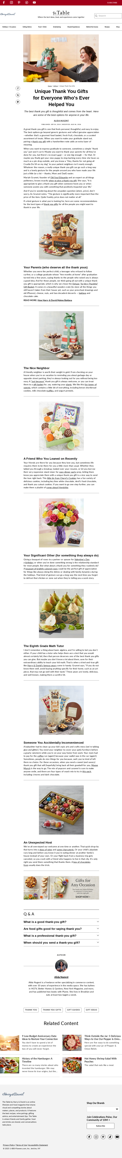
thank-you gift (39, 142)
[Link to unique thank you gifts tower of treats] (61, 361)
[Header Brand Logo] (7, 17)
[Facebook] (89, 1139)
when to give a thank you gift (63, 181)
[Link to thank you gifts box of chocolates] (61, 835)
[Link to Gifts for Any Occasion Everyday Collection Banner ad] (61, 900)
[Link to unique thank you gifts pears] (61, 639)
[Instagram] (96, 1139)
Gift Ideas (91, 1010)
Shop (118, 27)
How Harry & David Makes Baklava (55, 300)
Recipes (107, 27)
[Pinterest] (103, 1139)
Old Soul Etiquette (59, 178)
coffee (40, 756)
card (59, 155)
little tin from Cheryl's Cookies (61, 478)
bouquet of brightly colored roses (41, 569)
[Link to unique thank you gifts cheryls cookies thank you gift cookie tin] (61, 451)
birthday (29, 563)
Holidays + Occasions (9, 27)
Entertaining (57, 27)
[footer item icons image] (13, 1096)
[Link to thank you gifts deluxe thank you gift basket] (61, 260)
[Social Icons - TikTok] (26, 3)
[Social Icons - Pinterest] (19, 3)
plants (69, 385)
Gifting (55, 86)
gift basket (38, 385)
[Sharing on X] (18, 95)
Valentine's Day (81, 560)
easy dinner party (67, 472)
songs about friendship (57, 488)
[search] (96, 15)
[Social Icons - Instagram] (11, 3)
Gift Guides (73, 1010)
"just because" (38, 382)
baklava (82, 293)
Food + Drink (42, 27)
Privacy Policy (9, 1145)
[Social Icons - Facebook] (3, 3)
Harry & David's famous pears (41, 666)
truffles (49, 391)
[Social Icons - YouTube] (34, 3)
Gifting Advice (27, 27)
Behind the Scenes (92, 27)
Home (50, 86)
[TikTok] (110, 1139)
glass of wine (46, 850)
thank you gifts (51, 204)
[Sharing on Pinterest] (18, 102)
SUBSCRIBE (112, 3)
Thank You (31, 1010)
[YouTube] (117, 1139)
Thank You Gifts (52, 1010)
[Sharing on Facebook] (18, 88)
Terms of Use (21, 1145)
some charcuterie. (65, 850)
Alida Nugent (61, 121)
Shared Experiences (73, 27)
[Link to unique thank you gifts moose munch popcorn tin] (61, 735)
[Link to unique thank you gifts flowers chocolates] (61, 548)
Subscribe (100, 1126)
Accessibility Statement (38, 1145)
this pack (86, 772)
